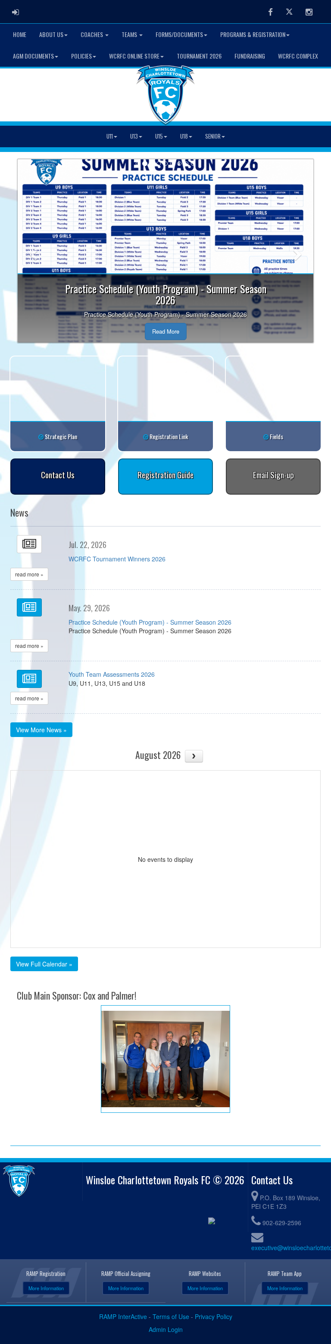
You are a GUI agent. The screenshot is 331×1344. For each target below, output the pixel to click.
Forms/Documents (179, 34)
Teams (130, 34)
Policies (81, 55)
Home (19, 34)
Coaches (92, 34)
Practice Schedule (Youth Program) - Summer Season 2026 (150, 622)
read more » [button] (29, 574)
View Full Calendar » (44, 964)
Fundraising (249, 55)
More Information (46, 1288)
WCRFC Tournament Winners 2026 (117, 558)
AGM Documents (33, 55)
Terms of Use (171, 1316)
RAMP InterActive (123, 1316)
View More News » (41, 729)
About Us (51, 34)
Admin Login (166, 1329)
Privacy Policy (213, 1316)
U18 (184, 136)
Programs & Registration (252, 34)
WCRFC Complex (298, 55)
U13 (134, 136)
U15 (159, 136)
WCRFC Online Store (134, 55)
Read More (165, 331)
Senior (213, 136)
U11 (109, 136)
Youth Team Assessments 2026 (112, 674)
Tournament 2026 (199, 55)
